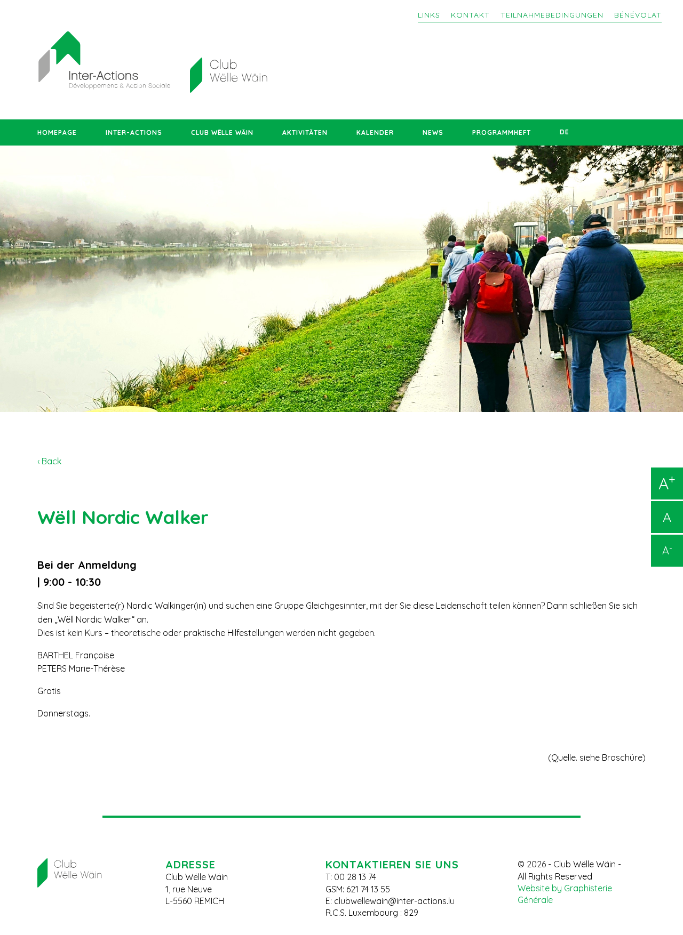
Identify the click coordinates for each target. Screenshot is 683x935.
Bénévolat (638, 15)
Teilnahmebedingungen (552, 15)
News (433, 132)
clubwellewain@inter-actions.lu (394, 901)
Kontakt (470, 15)
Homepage (57, 132)
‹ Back (49, 461)
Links (429, 15)
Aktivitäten (305, 132)
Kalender (375, 132)
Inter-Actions (134, 132)
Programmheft (501, 132)
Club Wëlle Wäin (222, 132)
